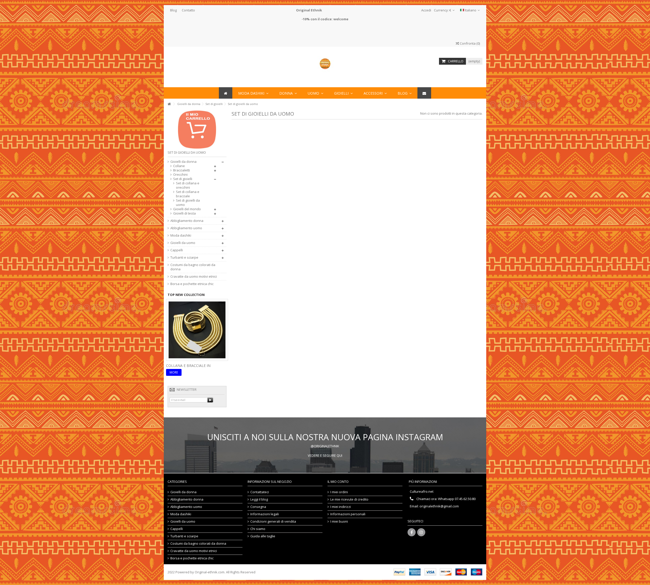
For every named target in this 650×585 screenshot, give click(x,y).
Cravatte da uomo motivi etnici (193, 276)
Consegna (258, 507)
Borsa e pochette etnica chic (192, 284)
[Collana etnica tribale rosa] (197, 329)
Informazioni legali (264, 514)
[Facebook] (412, 532)
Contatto (188, 10)
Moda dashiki (180, 235)
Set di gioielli (182, 179)
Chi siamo (257, 529)
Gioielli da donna (183, 161)
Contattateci (259, 492)
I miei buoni (339, 521)
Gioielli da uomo (182, 243)
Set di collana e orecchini (187, 185)
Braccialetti (181, 170)
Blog (173, 10)
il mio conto (338, 481)
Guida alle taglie (262, 536)
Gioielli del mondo (187, 209)
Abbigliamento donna (186, 221)
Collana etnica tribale (189, 365)
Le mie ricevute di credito (349, 499)
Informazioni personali (347, 514)
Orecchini (180, 174)
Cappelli (176, 250)
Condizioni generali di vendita (273, 521)
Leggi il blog (259, 499)
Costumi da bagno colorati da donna (192, 267)
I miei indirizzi (340, 507)
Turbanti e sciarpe (184, 257)
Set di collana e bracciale (187, 194)
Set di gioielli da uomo (188, 202)
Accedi (425, 10)
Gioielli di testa (184, 213)
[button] (375, 93)
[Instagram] (421, 532)
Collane (179, 166)
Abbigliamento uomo (186, 228)
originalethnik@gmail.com (439, 506)
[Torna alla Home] (169, 104)
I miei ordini (339, 492)
